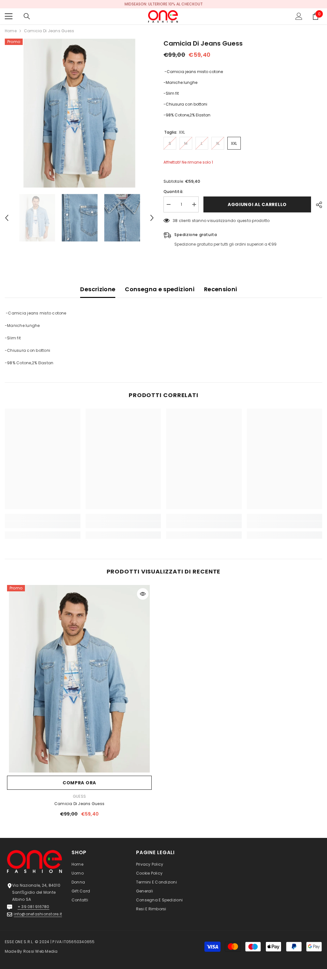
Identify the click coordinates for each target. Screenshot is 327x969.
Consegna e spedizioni (159, 289)
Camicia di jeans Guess (79, 803)
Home (11, 30)
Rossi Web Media (40, 951)
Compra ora (79, 783)
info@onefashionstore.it (38, 914)
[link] (42, 524)
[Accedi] (298, 16)
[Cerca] (27, 16)
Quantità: (173, 191)
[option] (163, 4)
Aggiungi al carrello (258, 204)
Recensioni (220, 289)
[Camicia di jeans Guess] (79, 679)
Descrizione (97, 289)
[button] (6, 218)
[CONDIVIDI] (316, 204)
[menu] (8, 16)
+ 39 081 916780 (33, 906)
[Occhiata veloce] (142, 594)
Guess (79, 796)
